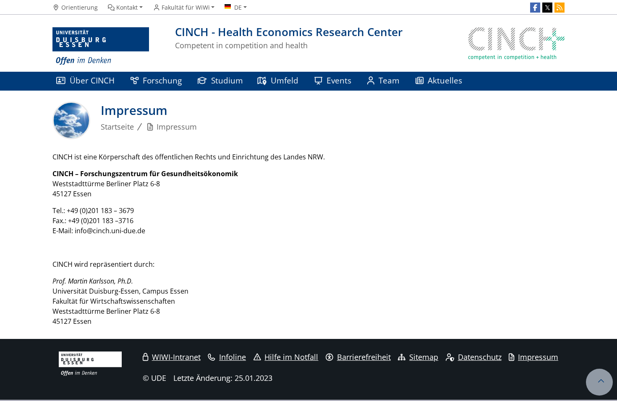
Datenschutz (480, 357)
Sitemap (423, 357)
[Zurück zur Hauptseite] (516, 46)
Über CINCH (92, 80)
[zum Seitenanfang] (599, 382)
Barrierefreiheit (364, 357)
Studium (227, 80)
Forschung (162, 80)
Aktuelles (445, 80)
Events (339, 80)
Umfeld (284, 80)
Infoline (232, 357)
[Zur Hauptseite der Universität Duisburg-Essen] (100, 46)
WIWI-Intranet (176, 357)
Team (389, 80)
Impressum (538, 357)
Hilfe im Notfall (291, 357)
